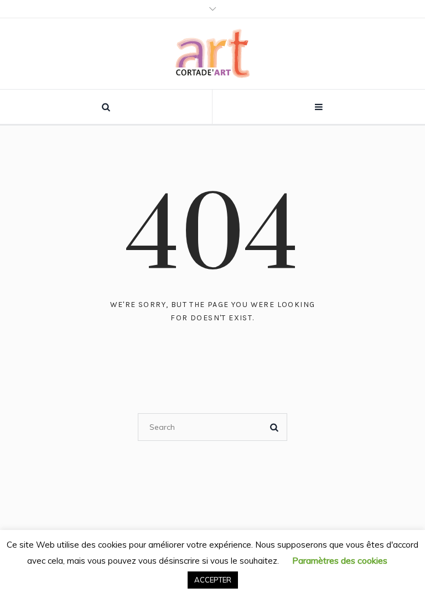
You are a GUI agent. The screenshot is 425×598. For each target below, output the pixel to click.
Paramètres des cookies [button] (339, 560)
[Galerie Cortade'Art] (213, 54)
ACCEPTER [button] (212, 579)
